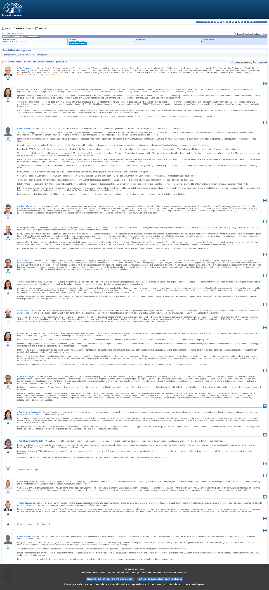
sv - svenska (265, 22)
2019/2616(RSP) (18, 34)
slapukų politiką (181, 584)
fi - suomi (262, 22)
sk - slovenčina (256, 22)
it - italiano (230, 22)
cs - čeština (203, 22)
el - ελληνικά (215, 22)
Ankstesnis (20, 28)
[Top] (265, 84)
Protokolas (261, 62)
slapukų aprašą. (198, 584)
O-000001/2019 (9, 42)
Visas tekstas (43, 28)
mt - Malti (242, 22)
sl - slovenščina (259, 22)
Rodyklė (8, 28)
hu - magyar (239, 22)
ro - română (253, 22)
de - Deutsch (209, 22)
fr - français (221, 22)
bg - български (197, 22)
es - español (200, 22)
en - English (218, 22)
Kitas (29, 28)
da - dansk (206, 22)
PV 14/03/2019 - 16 (76, 42)
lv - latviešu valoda (233, 22)
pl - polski (248, 22)
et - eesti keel (212, 22)
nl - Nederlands (245, 22)
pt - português (251, 22)
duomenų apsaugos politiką (160, 584)
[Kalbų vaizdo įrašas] (8, 79)
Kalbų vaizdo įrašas (243, 62)
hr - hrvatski (227, 22)
